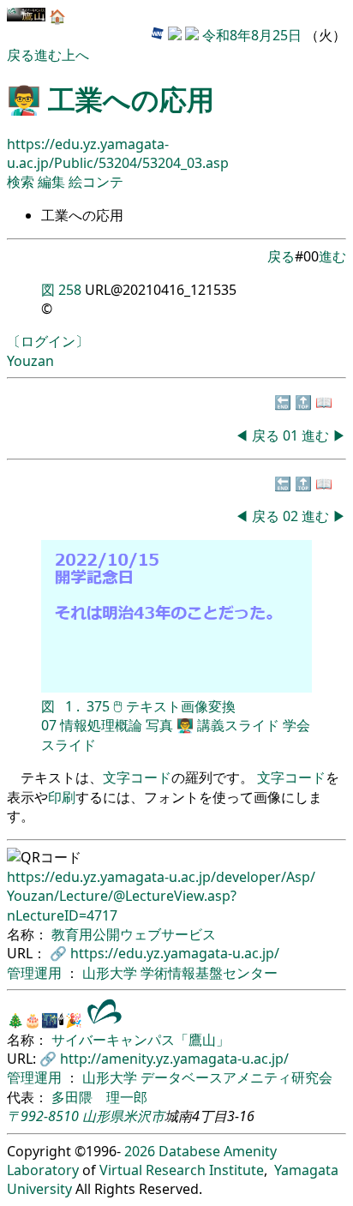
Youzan (30, 360)
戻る (20, 54)
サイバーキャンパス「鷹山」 (140, 1039)
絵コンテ (96, 181)
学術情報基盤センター (209, 972)
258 (69, 289)
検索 (20, 181)
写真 (159, 725)
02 (292, 516)
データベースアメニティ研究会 (236, 1077)
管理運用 (36, 972)
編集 (53, 181)
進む (48, 54)
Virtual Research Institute (181, 1170)
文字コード (137, 777)
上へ (75, 54)
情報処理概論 (101, 725)
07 (49, 725)
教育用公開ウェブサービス (133, 934)
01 (292, 435)
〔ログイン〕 (48, 341)
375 (98, 706)
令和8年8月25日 (252, 35)
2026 (139, 1151)
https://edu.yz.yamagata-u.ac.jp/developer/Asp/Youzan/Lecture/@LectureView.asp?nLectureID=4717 (161, 896)
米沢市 (144, 1116)
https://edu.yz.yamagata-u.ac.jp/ (174, 953)
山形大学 (111, 972)
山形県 (102, 1116)
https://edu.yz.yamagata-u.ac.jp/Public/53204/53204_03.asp (118, 153)
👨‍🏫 (185, 725)
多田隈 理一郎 (99, 1097)
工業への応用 (131, 99)
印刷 (61, 797)
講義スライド (238, 725)
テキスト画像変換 (181, 706)
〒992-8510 (43, 1116)
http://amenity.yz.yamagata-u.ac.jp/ (174, 1058)
